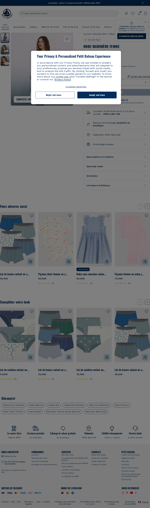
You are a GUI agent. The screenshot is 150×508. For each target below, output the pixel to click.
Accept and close (97, 94)
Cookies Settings (76, 86)
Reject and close (53, 94)
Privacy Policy (62, 79)
